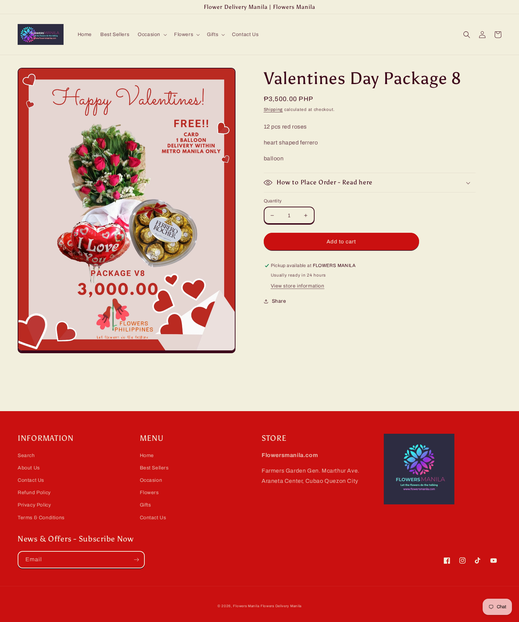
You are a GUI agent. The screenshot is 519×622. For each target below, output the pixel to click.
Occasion (151, 480)
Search (26, 455)
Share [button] (279, 301)
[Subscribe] (136, 559)
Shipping (273, 109)
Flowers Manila (246, 606)
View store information (297, 286)
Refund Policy (34, 492)
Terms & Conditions (41, 517)
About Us (29, 467)
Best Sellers (154, 467)
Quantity (273, 201)
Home (147, 455)
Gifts (145, 505)
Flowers (149, 492)
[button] (151, 34)
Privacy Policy (34, 505)
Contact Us (31, 480)
